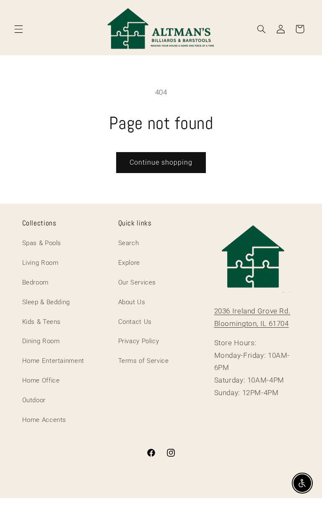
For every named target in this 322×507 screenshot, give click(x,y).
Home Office (41, 380)
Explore (129, 262)
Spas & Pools (42, 243)
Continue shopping (161, 162)
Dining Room (41, 341)
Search (128, 243)
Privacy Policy (138, 341)
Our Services (137, 282)
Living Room (40, 262)
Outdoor (34, 400)
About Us (131, 302)
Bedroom (35, 282)
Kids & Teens (41, 322)
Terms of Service (143, 361)
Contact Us (135, 322)
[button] (18, 29)
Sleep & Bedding (46, 302)
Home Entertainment (53, 361)
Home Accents (44, 420)
